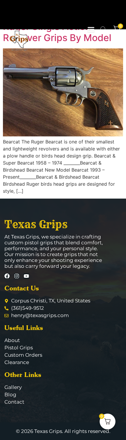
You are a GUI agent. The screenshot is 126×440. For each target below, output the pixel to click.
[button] (91, 29)
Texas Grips (35, 224)
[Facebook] (7, 276)
